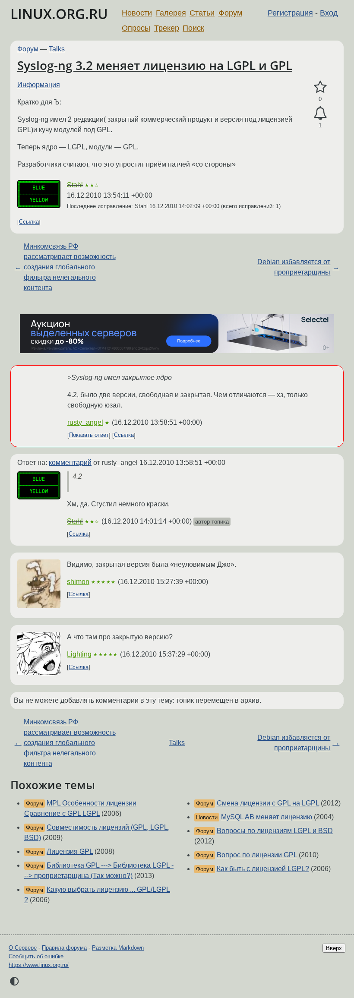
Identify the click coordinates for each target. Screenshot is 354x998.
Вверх (334, 948)
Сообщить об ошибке (36, 956)
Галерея (171, 13)
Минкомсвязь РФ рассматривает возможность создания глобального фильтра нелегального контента (70, 267)
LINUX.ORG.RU (59, 13)
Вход (329, 13)
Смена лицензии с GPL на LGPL (268, 803)
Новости (137, 13)
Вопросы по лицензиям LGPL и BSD (275, 830)
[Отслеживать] (320, 113)
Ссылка (29, 222)
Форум (230, 13)
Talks (57, 49)
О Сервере (23, 947)
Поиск (193, 28)
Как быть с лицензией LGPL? (263, 868)
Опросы (136, 28)
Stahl (75, 185)
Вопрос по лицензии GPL (257, 855)
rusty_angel (85, 422)
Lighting (79, 654)
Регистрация (290, 13)
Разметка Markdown (118, 947)
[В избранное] (320, 87)
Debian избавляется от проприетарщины (293, 267)
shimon (78, 581)
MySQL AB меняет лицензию (266, 817)
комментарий (70, 462)
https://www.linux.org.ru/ (39, 965)
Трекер (166, 28)
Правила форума (64, 947)
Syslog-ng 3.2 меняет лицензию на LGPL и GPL (154, 65)
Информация (38, 84)
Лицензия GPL (70, 851)
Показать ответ (89, 435)
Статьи (202, 13)
